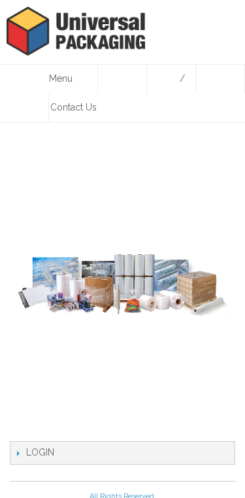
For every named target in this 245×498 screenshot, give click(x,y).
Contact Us (73, 107)
